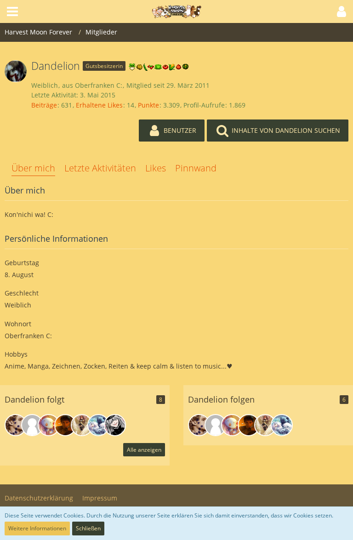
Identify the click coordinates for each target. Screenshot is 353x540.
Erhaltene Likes (99, 105)
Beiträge (44, 105)
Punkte (148, 105)
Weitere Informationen (37, 528)
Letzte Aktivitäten (100, 168)
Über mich (33, 168)
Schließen (88, 528)
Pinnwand (195, 168)
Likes (155, 168)
